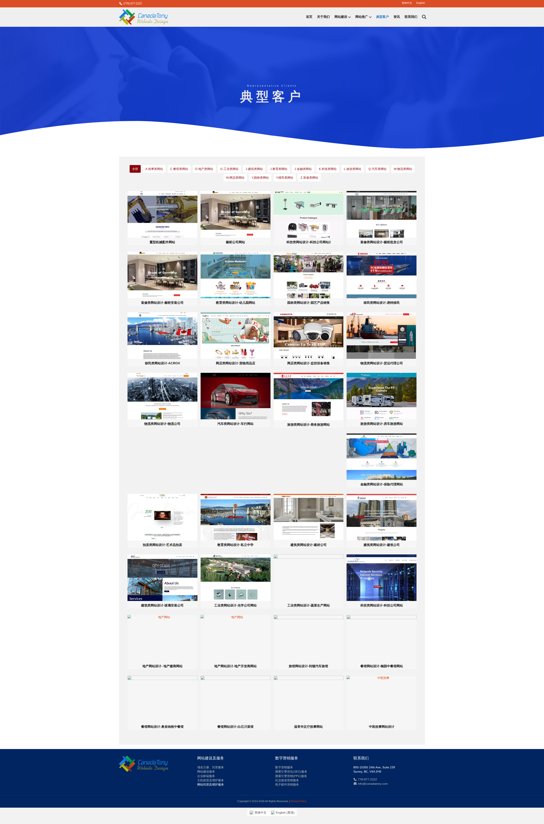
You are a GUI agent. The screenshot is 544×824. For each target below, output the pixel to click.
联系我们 (411, 16)
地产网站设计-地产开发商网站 (235, 666)
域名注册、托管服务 (210, 767)
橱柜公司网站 (235, 242)
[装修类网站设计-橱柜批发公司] (381, 214)
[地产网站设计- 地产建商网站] (162, 638)
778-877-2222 (367, 779)
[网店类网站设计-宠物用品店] (236, 335)
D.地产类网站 (204, 169)
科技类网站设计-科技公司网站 (381, 605)
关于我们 (323, 16)
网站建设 (340, 16)
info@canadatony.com (372, 783)
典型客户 (382, 16)
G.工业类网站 (229, 169)
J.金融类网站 (303, 169)
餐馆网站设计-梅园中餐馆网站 (381, 666)
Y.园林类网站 (260, 177)
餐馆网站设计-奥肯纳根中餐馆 (162, 726)
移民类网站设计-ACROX (162, 363)
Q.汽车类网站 (377, 169)
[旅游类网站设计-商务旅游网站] (309, 396)
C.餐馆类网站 (179, 169)
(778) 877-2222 (132, 3)
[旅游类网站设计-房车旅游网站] (381, 395)
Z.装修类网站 (309, 177)
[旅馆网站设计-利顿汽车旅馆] (309, 638)
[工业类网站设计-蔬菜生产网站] (309, 577)
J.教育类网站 (278, 169)
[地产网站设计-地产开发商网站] (236, 638)
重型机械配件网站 (162, 242)
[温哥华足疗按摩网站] (309, 698)
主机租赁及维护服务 (210, 780)
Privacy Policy (298, 801)
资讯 (397, 16)
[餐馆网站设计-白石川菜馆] (236, 698)
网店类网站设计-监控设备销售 (308, 363)
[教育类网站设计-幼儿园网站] (236, 274)
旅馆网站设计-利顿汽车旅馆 (308, 666)
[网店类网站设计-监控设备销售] (309, 335)
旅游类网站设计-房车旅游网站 (381, 423)
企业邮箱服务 (206, 776)
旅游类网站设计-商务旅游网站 (308, 424)
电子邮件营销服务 (287, 784)
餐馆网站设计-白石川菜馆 (235, 726)
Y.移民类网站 (284, 177)
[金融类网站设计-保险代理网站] (381, 456)
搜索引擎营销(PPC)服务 (291, 776)
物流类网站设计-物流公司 (162, 423)
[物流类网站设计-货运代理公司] (381, 335)
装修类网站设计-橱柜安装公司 (162, 302)
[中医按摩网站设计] (381, 698)
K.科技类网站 (328, 169)
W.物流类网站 (403, 169)
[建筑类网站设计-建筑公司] (381, 517)
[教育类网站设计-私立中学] (236, 517)
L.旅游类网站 (352, 169)
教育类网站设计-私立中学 (235, 545)
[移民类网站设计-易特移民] (381, 274)
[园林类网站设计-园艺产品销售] (309, 274)
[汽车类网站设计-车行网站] (236, 395)
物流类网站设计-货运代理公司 (381, 363)
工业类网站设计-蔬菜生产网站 (308, 605)
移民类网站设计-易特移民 (382, 302)
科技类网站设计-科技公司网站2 (308, 242)
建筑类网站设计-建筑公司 (382, 545)
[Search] (422, 17)
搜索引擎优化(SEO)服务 (291, 771)
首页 (309, 16)
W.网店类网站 (235, 177)
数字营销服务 (284, 767)
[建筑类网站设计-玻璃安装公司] (162, 577)
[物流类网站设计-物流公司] (162, 395)
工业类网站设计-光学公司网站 (235, 605)
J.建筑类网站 (254, 169)
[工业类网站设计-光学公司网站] (236, 577)
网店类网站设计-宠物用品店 (235, 363)
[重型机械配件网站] (162, 214)
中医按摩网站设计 (381, 726)
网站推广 (361, 16)
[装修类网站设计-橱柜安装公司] (162, 274)
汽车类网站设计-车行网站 (235, 423)
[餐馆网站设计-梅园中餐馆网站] (381, 638)
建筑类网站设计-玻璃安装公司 (162, 605)
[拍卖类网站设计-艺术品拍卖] (162, 517)
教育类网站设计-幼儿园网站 (235, 302)
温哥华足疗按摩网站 (308, 726)
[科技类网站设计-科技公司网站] (381, 577)
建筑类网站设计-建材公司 (308, 545)
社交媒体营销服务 (287, 780)
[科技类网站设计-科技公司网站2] (309, 214)
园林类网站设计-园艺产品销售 (308, 302)
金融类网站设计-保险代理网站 (381, 484)
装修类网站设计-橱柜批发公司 (381, 242)
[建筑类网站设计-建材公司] (309, 517)
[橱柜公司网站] (236, 214)
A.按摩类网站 (154, 169)
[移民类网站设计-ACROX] (162, 335)
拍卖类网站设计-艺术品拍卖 (162, 545)
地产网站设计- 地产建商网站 (162, 666)
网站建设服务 (206, 771)
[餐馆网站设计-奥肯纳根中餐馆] (162, 698)
